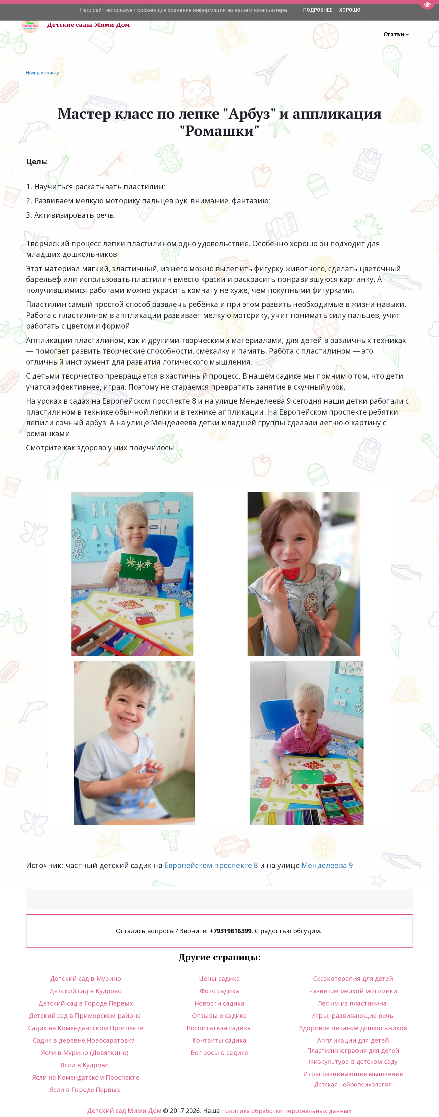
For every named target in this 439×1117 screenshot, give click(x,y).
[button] (396, 34)
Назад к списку (42, 72)
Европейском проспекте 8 (211, 865)
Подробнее (317, 10)
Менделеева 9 (327, 865)
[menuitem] (396, 34)
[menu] (281, 24)
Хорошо (349, 10)
